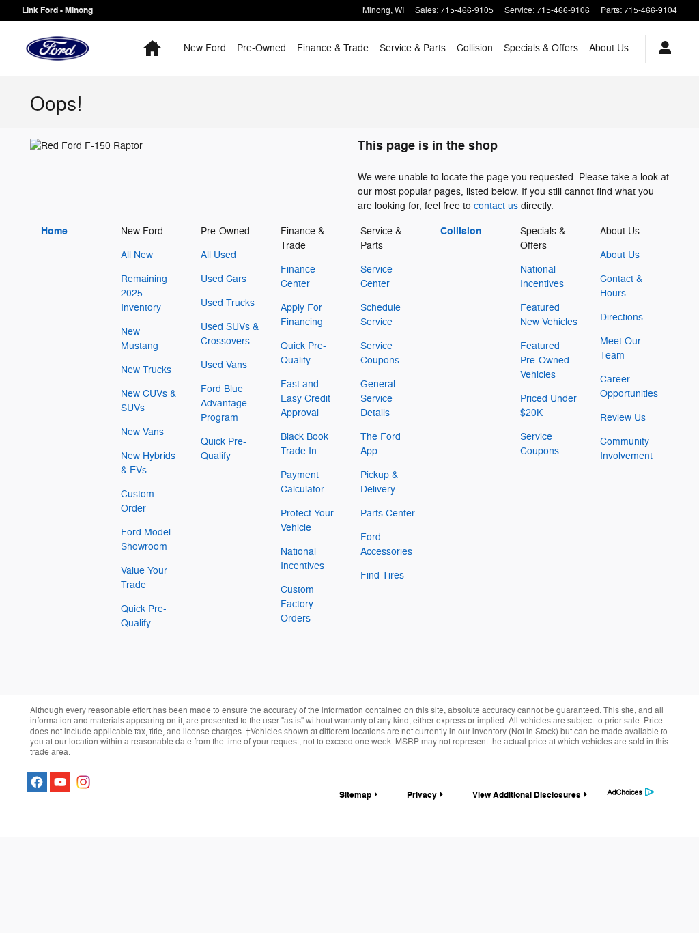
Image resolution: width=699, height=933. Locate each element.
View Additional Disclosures (526, 795)
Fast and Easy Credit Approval (305, 398)
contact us (496, 206)
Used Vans (224, 365)
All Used (218, 255)
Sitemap (355, 795)
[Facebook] (37, 782)
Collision (475, 48)
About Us (609, 48)
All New (137, 255)
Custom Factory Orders (297, 604)
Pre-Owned (261, 48)
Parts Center (387, 513)
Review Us (623, 417)
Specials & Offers (541, 48)
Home (54, 231)
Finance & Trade (333, 48)
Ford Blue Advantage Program (224, 403)
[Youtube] (60, 782)
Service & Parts (413, 48)
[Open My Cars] (661, 49)
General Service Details (377, 398)
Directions (621, 317)
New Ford (205, 48)
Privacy (422, 795)
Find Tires (382, 575)
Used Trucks (228, 303)
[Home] (58, 48)
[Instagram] (83, 782)
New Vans (142, 432)
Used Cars (223, 279)
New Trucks (146, 370)
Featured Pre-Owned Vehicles (544, 360)
